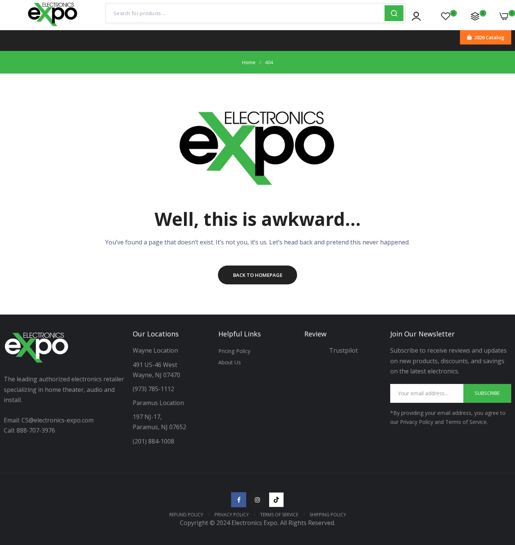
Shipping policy (328, 514)
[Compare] (475, 16)
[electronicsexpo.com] (53, 26)
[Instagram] (257, 499)
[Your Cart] (504, 16)
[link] (499, 490)
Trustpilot (343, 350)
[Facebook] (238, 499)
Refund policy (186, 514)
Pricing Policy (234, 351)
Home (249, 62)
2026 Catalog (489, 37)
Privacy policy (232, 514)
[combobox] (245, 13)
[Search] (394, 13)
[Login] (416, 16)
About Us (229, 362)
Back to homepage (257, 275)
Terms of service (279, 514)
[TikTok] (276, 499)
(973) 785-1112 (154, 389)
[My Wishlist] (445, 16)
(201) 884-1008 (153, 441)
